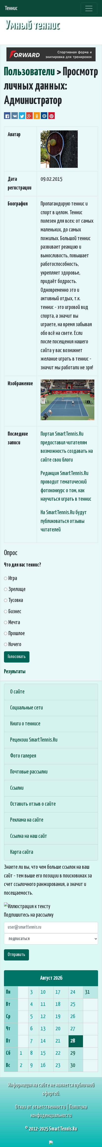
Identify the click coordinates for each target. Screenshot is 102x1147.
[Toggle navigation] (89, 8)
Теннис (11, 8)
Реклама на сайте (26, 820)
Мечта (14, 622)
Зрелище (17, 589)
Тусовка (15, 600)
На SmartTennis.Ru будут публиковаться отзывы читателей (64, 521)
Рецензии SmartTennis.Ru (33, 740)
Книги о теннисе (25, 724)
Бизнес (14, 611)
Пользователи (29, 72)
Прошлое (16, 633)
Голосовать (17, 657)
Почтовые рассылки (29, 772)
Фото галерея (23, 756)
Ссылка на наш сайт (28, 836)
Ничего (14, 644)
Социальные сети (26, 708)
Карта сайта (21, 852)
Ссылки (17, 788)
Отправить (16, 955)
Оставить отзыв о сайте (33, 804)
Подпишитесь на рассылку (28, 915)
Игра (12, 578)
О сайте (17, 692)
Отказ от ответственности (40, 1107)
